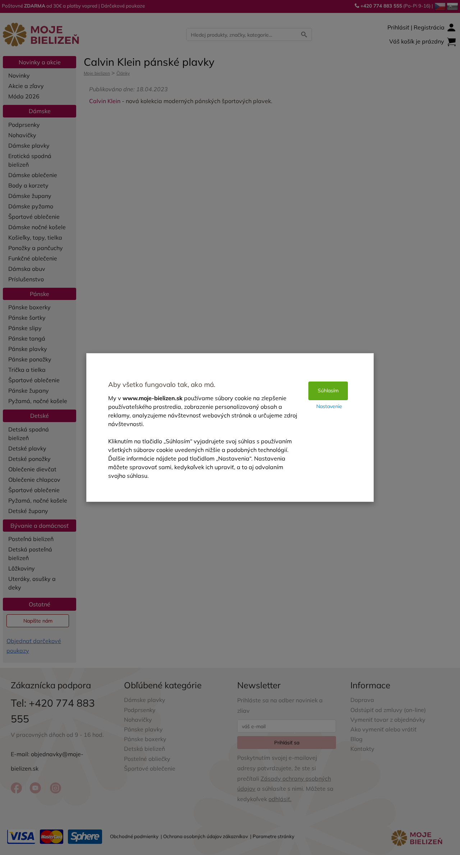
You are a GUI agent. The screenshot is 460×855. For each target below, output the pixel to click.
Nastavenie (329, 406)
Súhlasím (328, 390)
